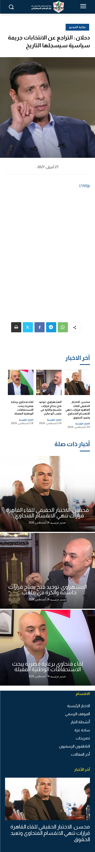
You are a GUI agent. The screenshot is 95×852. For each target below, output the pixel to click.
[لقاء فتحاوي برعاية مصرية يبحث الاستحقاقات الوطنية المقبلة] (20, 382)
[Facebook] (39, 327)
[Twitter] (28, 327)
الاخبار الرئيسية (82, 423)
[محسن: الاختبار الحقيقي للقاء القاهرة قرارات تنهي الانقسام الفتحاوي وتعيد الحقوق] (77, 382)
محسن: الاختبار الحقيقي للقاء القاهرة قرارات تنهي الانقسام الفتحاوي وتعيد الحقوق (77, 409)
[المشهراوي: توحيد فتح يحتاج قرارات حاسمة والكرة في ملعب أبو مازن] (49, 382)
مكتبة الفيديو (77, 27)
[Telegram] (51, 327)
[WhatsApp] (63, 327)
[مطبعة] (16, 327)
